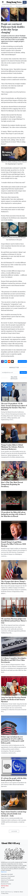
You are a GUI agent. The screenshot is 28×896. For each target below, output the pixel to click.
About (21, 891)
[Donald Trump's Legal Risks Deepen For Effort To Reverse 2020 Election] (14, 530)
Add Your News (5, 885)
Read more (4, 872)
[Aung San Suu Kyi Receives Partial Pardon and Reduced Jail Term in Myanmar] (14, 686)
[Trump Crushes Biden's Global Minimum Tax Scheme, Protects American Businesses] (14, 433)
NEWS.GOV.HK (4, 882)
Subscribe (23, 372)
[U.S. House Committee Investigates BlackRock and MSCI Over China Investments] (14, 646)
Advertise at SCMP (6, 878)
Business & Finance (6, 884)
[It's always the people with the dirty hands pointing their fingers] (14, 766)
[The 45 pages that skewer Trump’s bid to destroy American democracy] (14, 569)
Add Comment (22, 361)
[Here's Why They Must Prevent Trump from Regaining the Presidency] (14, 470)
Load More (14, 831)
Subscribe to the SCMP (7, 874)
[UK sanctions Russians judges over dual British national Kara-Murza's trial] (14, 607)
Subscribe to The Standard (8, 876)
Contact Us (16, 891)
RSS (4, 887)
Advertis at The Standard (7, 880)
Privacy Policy (4, 893)
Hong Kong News (14, 2)
